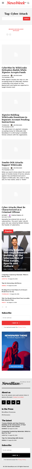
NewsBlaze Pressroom (8, 412)
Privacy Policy (22, 327)
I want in (15, 323)
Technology (5, 75)
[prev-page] (7, 34)
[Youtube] (18, 402)
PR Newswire (6, 415)
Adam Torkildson (8, 269)
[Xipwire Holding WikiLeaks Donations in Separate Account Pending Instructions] (16, 102)
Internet (4, 215)
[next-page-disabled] (10, 34)
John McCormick (17, 75)
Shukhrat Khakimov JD (17, 215)
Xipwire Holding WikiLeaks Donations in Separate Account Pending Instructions (16, 118)
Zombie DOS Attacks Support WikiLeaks (12, 163)
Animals (4, 285)
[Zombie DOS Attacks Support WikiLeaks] (16, 149)
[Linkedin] (13, 402)
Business (4, 428)
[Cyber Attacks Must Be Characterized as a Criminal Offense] (16, 194)
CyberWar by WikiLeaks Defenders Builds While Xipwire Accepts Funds (14, 70)
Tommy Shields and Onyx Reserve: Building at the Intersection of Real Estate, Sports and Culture (16, 258)
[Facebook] (4, 402)
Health (4, 302)
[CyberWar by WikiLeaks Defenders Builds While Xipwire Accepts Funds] (16, 55)
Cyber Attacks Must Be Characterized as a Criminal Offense (13, 209)
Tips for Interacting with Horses (11, 283)
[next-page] (6, 307)
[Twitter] (8, 402)
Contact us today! (18, 397)
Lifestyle (4, 279)
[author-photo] (12, 75)
